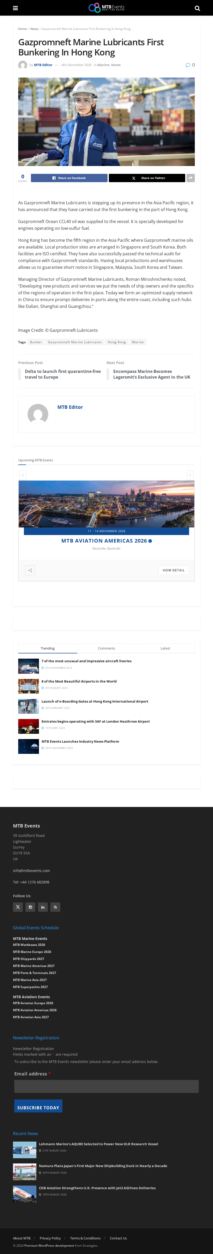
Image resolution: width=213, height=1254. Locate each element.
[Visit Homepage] (106, 8)
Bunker (36, 342)
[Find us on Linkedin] (43, 907)
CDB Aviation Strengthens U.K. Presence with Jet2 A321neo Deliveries (97, 1188)
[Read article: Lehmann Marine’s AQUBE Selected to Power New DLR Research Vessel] (24, 1150)
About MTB (21, 1238)
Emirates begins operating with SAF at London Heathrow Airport (96, 721)
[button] (22, 475)
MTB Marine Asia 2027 (30, 980)
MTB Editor (43, 64)
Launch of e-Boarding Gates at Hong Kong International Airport (95, 701)
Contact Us (118, 1238)
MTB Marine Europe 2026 (32, 952)
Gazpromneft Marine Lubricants (75, 342)
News (34, 29)
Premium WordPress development (49, 1245)
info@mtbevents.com (31, 870)
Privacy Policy (50, 1238)
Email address (32, 1074)
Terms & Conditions (85, 1238)
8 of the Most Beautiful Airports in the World (79, 681)
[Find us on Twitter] (18, 907)
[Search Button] (197, 8)
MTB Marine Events (30, 938)
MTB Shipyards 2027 (104, 540)
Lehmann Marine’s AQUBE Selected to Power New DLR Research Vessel (98, 1144)
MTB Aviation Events (31, 996)
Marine (103, 64)
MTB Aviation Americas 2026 (35, 1010)
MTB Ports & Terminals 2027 (34, 973)
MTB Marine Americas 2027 (34, 966)
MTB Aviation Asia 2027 (31, 1017)
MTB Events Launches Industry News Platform (80, 741)
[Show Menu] (15, 8)
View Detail (174, 570)
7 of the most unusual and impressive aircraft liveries (86, 661)
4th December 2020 (76, 64)
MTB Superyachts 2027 (30, 987)
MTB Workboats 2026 (29, 945)
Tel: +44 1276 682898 (31, 882)
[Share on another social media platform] (191, 178)
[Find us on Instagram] (30, 907)
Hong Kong (117, 342)
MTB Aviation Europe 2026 (33, 1003)
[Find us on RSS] (55, 907)
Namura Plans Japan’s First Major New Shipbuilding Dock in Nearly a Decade (103, 1165)
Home (22, 29)
